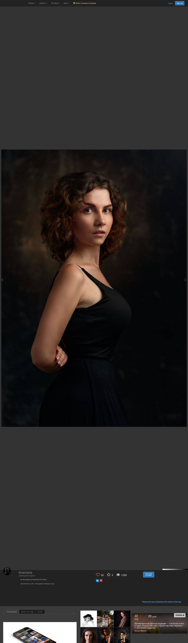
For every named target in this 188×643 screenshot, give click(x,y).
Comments (12, 612)
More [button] (66, 3)
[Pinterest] (101, 580)
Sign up (180, 3)
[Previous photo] (2, 280)
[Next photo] (185, 280)
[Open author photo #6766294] (122, 619)
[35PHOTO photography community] (14, 3)
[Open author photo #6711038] (122, 635)
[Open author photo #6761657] (88, 635)
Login (170, 3)
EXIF (40, 612)
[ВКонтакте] (97, 580)
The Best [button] (55, 3)
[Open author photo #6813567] (105, 619)
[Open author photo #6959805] (88, 619)
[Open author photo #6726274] (105, 635)
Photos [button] (31, 3)
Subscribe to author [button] (148, 574)
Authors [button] (42, 3)
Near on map (27, 612)
